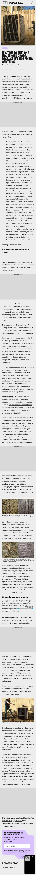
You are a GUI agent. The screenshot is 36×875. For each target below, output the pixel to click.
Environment (8, 867)
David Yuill (18, 821)
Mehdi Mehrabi (20, 397)
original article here (9, 826)
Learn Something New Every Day (13, 833)
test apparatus (27, 442)
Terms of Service (12, 852)
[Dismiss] (32, 857)
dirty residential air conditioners (20, 405)
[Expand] (26, 857)
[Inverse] (16, 3)
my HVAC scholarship (23, 309)
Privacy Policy (23, 852)
